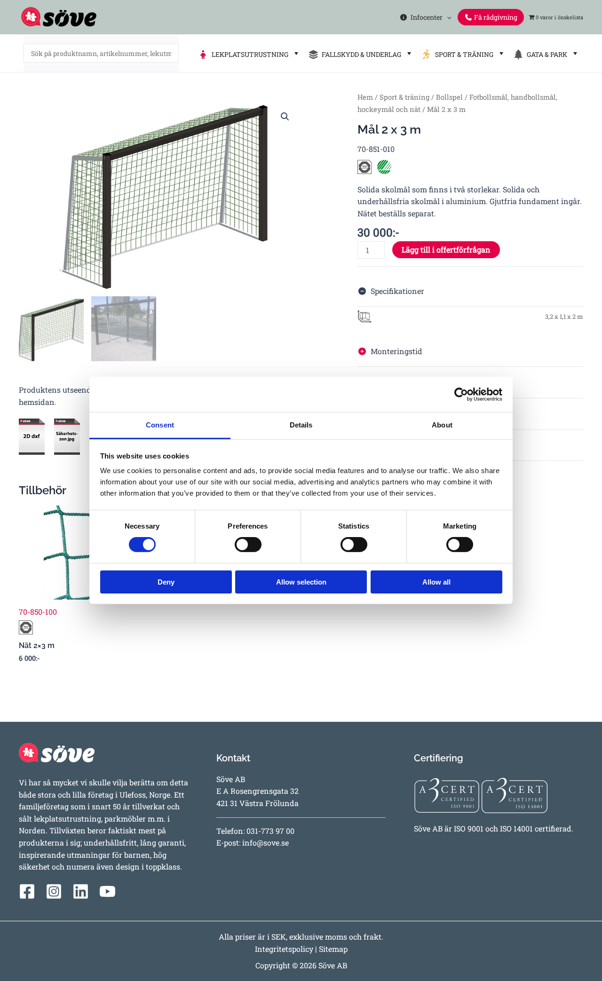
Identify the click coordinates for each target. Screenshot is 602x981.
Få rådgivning (495, 17)
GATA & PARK (545, 54)
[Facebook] (27, 891)
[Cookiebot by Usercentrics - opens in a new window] (461, 394)
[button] (447, 17)
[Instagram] (54, 891)
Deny (166, 582)
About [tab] (442, 425)
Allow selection (301, 582)
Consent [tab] (160, 425)
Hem (365, 97)
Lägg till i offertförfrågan (446, 249)
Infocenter (425, 17)
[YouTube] (107, 891)
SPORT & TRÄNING (462, 54)
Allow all (436, 582)
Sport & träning (404, 97)
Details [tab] (301, 425)
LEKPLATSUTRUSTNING (248, 54)
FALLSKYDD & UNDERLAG (360, 54)
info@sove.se (265, 842)
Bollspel (449, 97)
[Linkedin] (80, 891)
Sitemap (333, 949)
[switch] (248, 544)
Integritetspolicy (284, 949)
